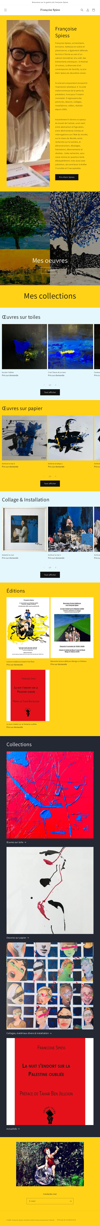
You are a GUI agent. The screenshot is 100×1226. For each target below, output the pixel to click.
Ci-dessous (50, 270)
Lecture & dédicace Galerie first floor (21, 662)
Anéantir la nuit (8, 555)
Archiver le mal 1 (54, 555)
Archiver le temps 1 (55, 464)
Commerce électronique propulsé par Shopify (39, 1220)
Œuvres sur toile (15, 842)
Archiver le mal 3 (8, 464)
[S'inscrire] (70, 1201)
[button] (5, 10)
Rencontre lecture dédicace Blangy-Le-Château (68, 661)
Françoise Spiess (17, 1220)
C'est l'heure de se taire (57, 372)
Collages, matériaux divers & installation (28, 1033)
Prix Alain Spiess (66, 177)
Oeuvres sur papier (16, 937)
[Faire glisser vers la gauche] (44, 385)
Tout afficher (50, 392)
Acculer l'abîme (8, 372)
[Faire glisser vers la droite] (56, 385)
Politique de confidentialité (66, 1220)
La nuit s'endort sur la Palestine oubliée (22, 724)
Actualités (12, 1128)
